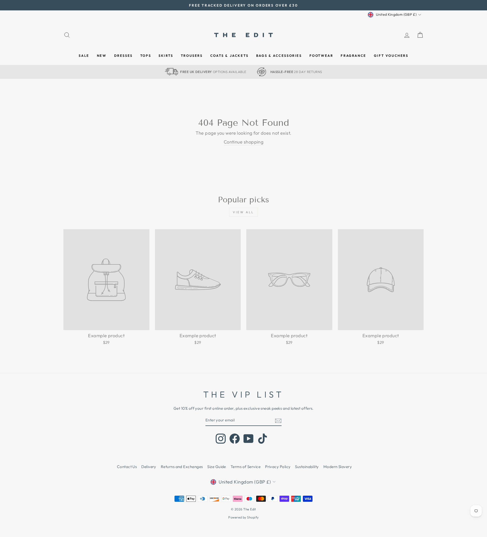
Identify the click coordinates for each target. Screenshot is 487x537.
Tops (145, 55)
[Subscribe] (278, 420)
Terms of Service (245, 466)
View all (243, 212)
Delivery (148, 466)
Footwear (321, 55)
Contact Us (127, 466)
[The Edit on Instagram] (221, 439)
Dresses (123, 55)
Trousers (192, 55)
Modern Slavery (337, 466)
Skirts (166, 55)
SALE (84, 55)
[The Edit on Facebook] (235, 439)
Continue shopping (244, 142)
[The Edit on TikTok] (262, 439)
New (102, 55)
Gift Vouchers (391, 55)
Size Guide (216, 466)
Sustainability (307, 466)
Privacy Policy (277, 466)
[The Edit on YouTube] (249, 439)
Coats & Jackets (229, 55)
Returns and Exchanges (182, 466)
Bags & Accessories (279, 55)
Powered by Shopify (243, 517)
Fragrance (353, 55)
